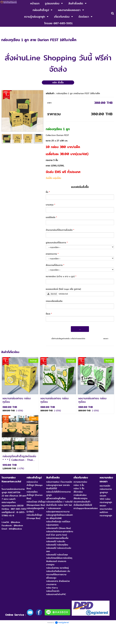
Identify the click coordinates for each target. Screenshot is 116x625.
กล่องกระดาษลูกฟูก (10, 30)
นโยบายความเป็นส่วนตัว (94, 338)
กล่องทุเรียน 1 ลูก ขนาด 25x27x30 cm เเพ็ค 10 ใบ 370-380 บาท (52, 30)
